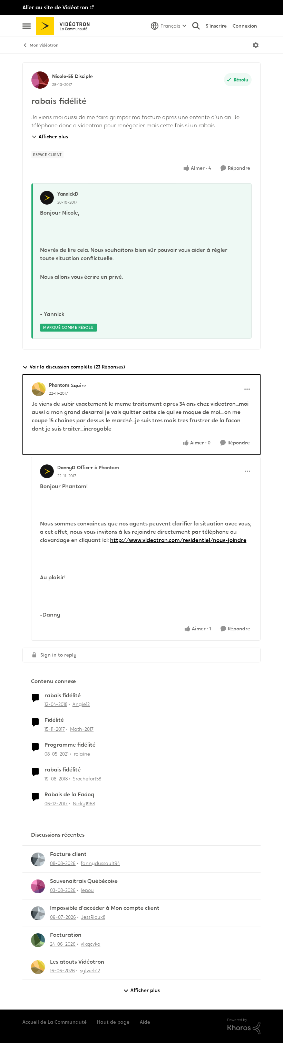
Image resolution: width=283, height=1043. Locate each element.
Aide (145, 1022)
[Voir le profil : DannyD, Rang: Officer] (47, 471)
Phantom (59, 385)
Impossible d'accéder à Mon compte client (104, 908)
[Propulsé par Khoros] (244, 1026)
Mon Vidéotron (44, 45)
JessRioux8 (93, 917)
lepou (87, 890)
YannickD (67, 194)
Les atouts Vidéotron (77, 961)
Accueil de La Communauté (54, 1022)
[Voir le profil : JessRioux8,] (38, 913)
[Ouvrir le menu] (256, 45)
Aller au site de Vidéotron (55, 7)
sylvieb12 (90, 970)
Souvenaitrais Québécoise (84, 881)
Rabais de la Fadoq (69, 794)
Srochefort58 (87, 779)
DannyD (66, 467)
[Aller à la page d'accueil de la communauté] (65, 26)
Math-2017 (82, 729)
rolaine (82, 754)
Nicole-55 (62, 76)
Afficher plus (53, 137)
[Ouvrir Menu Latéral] (26, 26)
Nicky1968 (84, 803)
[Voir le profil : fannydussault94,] (38, 859)
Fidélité (54, 720)
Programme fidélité (70, 744)
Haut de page (113, 1022)
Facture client (68, 854)
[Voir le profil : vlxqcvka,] (38, 940)
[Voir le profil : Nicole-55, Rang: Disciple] (40, 80)
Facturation (65, 935)
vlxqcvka (90, 944)
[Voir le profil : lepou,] (38, 886)
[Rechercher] (196, 26)
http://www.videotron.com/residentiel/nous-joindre (178, 540)
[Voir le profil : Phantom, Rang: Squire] (39, 389)
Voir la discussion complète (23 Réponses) (77, 367)
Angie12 (81, 704)
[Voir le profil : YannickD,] (47, 198)
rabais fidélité (63, 695)
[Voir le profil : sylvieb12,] (38, 967)
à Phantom (107, 467)
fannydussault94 (100, 863)
